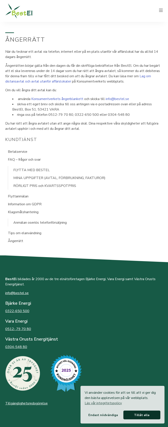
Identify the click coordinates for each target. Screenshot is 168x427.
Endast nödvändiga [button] (103, 415)
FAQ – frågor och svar (24, 159)
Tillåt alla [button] (141, 415)
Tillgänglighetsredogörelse (26, 403)
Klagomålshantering (23, 212)
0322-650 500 (17, 311)
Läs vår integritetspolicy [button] (103, 403)
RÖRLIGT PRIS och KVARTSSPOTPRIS (44, 185)
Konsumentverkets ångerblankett (57, 99)
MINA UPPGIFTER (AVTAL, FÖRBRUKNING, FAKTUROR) (59, 178)
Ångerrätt (15, 241)
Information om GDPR (25, 204)
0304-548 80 (16, 346)
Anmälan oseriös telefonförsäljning (40, 222)
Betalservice (17, 151)
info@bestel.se (117, 99)
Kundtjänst (21, 139)
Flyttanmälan (18, 196)
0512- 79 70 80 (18, 329)
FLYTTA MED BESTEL (31, 170)
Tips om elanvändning (24, 233)
